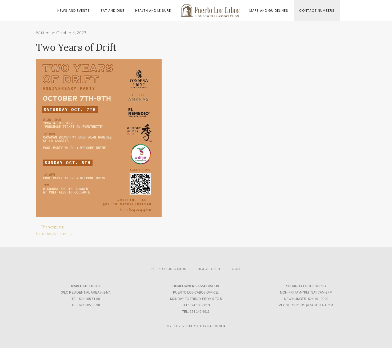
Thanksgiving (49, 227)
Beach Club (209, 269)
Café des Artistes (54, 233)
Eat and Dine (112, 10)
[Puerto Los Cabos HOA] (210, 10)
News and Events (73, 10)
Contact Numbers (317, 10)
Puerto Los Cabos (168, 269)
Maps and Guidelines (268, 10)
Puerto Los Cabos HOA (206, 326)
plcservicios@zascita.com (306, 305)
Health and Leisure (153, 10)
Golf (236, 269)
